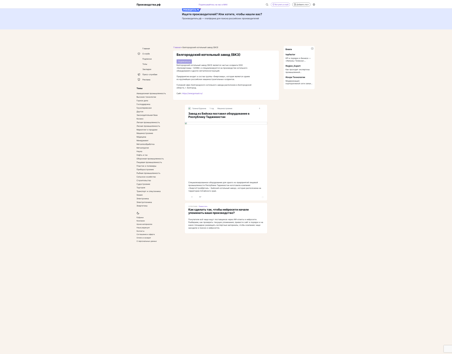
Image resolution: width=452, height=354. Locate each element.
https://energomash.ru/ (192, 93)
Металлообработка (145, 144)
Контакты (140, 231)
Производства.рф (149, 4)
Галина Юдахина (199, 108)
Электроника (143, 198)
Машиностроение (224, 108)
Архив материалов (144, 224)
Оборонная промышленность (150, 158)
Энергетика (142, 206)
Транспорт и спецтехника (149, 191)
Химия (140, 195)
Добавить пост (303, 5)
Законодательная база (147, 115)
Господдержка (143, 104)
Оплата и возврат (144, 238)
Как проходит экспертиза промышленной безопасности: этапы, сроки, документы (299, 70)
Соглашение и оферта (146, 234)
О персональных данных (147, 241)
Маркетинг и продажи (147, 129)
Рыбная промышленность (148, 173)
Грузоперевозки (144, 108)
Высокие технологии (146, 97)
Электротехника (144, 202)
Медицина (141, 137)
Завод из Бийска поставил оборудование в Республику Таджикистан (219, 115)
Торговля (141, 187)
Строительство (144, 180)
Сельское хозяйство (146, 177)
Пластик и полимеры (146, 166)
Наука (139, 151)
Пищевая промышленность (149, 162)
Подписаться (184, 61)
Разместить (203, 206)
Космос (140, 119)
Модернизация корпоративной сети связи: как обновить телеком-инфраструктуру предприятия (298, 82)
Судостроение (143, 184)
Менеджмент (143, 140)
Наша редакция (143, 228)
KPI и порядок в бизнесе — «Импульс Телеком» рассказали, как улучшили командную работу (298, 59)
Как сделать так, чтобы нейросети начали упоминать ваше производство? (218, 211)
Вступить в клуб (281, 5)
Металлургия (143, 148)
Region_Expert (293, 66)
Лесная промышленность (148, 126)
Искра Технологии (295, 77)
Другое (140, 111)
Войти (314, 4)
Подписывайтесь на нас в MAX (213, 4)
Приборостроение (145, 169)
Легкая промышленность (148, 122)
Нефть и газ (142, 155)
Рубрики (140, 217)
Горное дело (142, 100)
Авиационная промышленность (151, 93)
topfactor (290, 54)
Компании (141, 221)
